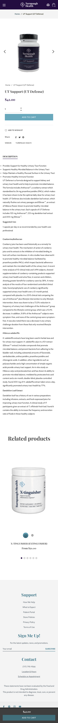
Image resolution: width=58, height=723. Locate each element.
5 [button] (33, 558)
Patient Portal (29, 612)
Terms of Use (29, 627)
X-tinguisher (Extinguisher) (29, 543)
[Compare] (49, 4)
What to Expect (29, 607)
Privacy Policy (29, 622)
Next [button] (53, 51)
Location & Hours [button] (29, 671)
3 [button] (27, 558)
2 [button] (24, 558)
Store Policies (29, 617)
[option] (29, 503)
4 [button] (30, 558)
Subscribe (50, 649)
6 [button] (36, 558)
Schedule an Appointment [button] (29, 676)
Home (17, 14)
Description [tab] (10, 156)
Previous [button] (4, 51)
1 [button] (21, 558)
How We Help (29, 602)
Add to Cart (29, 718)
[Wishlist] (25, 535)
